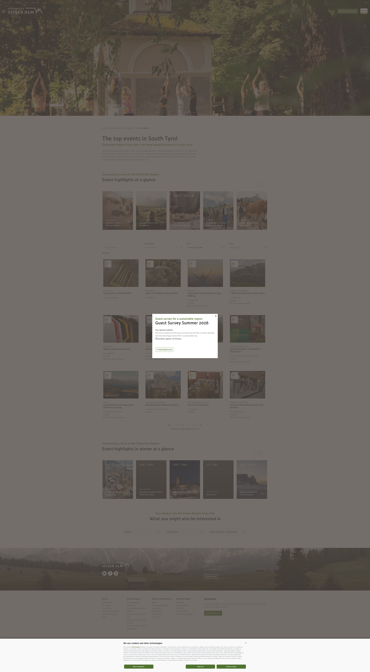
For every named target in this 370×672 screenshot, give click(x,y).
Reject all (200, 666)
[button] (246, 643)
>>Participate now (164, 349)
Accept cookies (231, 666)
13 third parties (135, 647)
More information (138, 666)
